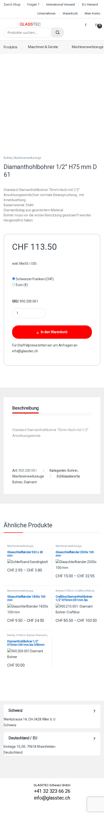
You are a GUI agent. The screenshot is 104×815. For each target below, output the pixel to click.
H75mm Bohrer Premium (31, 635)
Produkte (10, 47)
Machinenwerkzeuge (27, 158)
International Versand (60, 4)
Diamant (30, 482)
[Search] (58, 32)
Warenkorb (70, 13)
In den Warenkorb (54, 332)
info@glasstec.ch (25, 351)
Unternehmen (46, 13)
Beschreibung (25, 408)
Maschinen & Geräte (43, 47)
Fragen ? (33, 4)
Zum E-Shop (12, 4)
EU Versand (90, 4)
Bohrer (8, 158)
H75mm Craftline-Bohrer (79, 590)
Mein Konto (92, 13)
